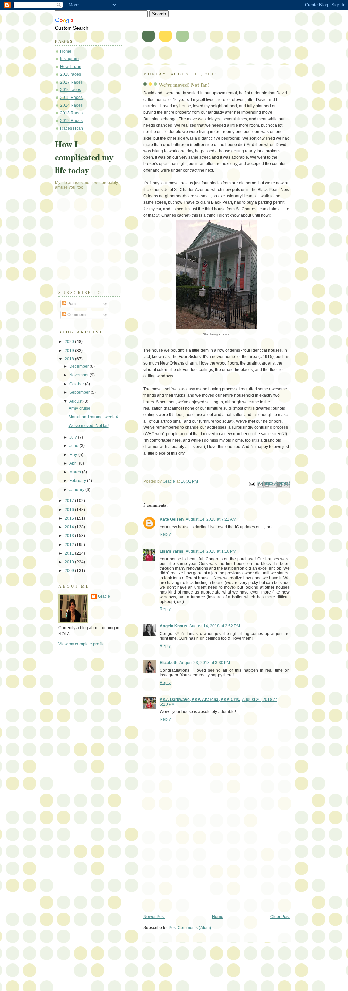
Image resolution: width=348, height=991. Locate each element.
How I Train (70, 66)
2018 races (70, 74)
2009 (70, 570)
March (75, 472)
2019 (70, 350)
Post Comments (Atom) (190, 927)
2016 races (70, 89)
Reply (165, 534)
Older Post (280, 916)
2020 (70, 341)
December (79, 366)
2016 (70, 509)
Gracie (104, 596)
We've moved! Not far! (89, 425)
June (74, 445)
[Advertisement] (194, 866)
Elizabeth (168, 662)
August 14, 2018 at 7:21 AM (211, 519)
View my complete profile (81, 644)
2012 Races (71, 120)
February (78, 480)
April (74, 463)
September (80, 392)
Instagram (69, 58)
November (79, 375)
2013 (70, 535)
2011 (70, 553)
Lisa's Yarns (172, 551)
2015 (70, 518)
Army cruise (79, 408)
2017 (70, 500)
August (76, 401)
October (77, 384)
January (77, 489)
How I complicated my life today (84, 157)
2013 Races (71, 113)
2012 (70, 544)
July (73, 437)
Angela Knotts (173, 626)
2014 (70, 527)
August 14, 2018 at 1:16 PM (211, 551)
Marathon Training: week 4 (93, 416)
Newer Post (154, 916)
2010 (70, 562)
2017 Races (71, 82)
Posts (71, 303)
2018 (70, 359)
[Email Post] (251, 483)
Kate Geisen (172, 519)
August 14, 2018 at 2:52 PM (214, 626)
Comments (76, 314)
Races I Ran (71, 128)
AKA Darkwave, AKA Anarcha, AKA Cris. (200, 699)
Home (217, 916)
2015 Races (71, 97)
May (73, 454)
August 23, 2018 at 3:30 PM (204, 662)
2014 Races (71, 105)
